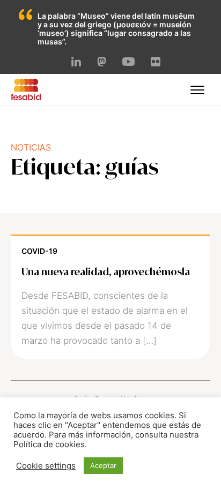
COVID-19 (39, 250)
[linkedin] (76, 63)
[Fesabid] (26, 97)
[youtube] (128, 62)
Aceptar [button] (103, 465)
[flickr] (155, 63)
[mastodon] (102, 63)
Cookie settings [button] (46, 466)
